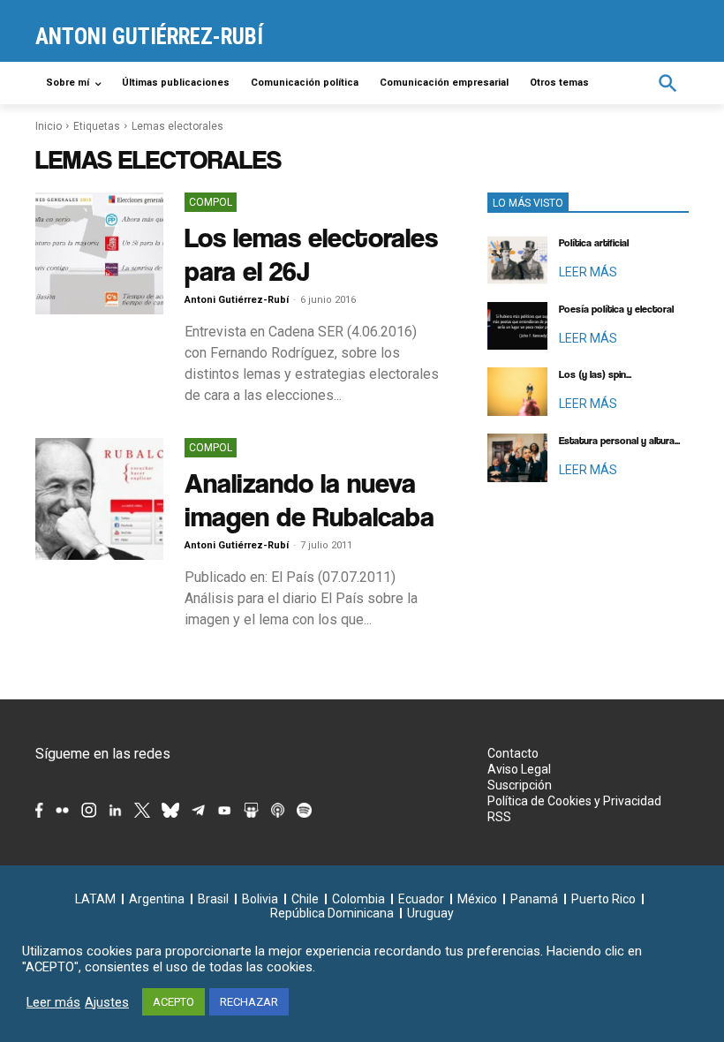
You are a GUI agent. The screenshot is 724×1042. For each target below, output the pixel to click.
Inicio (48, 126)
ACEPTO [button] (173, 1001)
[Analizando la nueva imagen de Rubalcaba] (99, 499)
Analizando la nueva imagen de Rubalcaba (309, 499)
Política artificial (594, 243)
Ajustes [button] (107, 1002)
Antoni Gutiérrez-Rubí (237, 300)
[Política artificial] (517, 260)
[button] (668, 83)
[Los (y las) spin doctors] (517, 391)
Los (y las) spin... (595, 374)
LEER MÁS (588, 272)
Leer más (53, 1002)
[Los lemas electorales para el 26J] (99, 253)
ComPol (210, 202)
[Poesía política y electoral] (517, 326)
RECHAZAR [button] (249, 1001)
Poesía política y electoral (616, 309)
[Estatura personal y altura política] (517, 458)
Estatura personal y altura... (619, 440)
